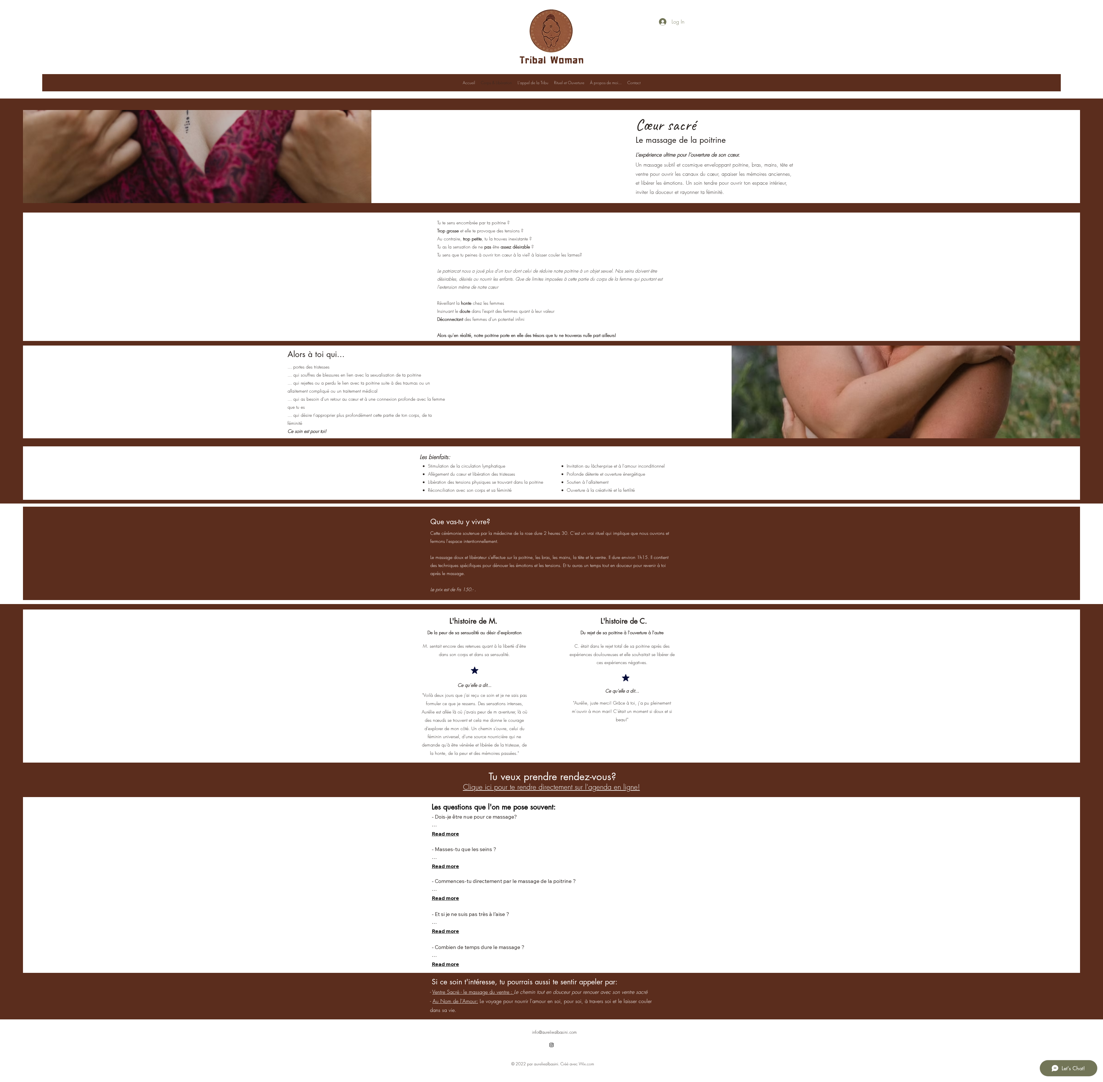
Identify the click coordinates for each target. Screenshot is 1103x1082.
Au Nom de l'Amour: (455, 1001)
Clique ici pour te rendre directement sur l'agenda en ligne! (551, 787)
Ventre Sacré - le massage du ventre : (473, 991)
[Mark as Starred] (474, 670)
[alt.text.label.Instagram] (551, 1045)
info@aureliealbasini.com (554, 1032)
